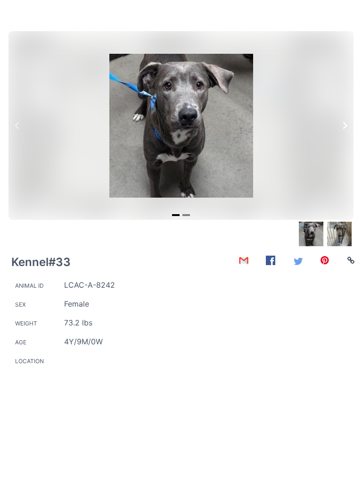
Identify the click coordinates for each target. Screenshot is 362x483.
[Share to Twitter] (298, 260)
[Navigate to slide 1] (176, 215)
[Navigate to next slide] (345, 125)
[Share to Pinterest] (324, 260)
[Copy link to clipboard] (350, 260)
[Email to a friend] (243, 260)
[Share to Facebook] (270, 260)
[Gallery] (181, 125)
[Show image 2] (339, 234)
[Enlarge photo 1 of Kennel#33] (181, 126)
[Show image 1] (311, 234)
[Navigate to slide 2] (186, 215)
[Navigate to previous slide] (17, 125)
